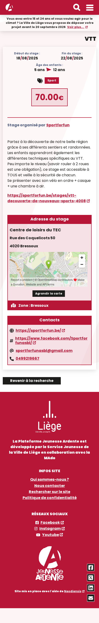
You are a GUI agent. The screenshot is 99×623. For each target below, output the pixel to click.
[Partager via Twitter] (90, 577)
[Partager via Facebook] (90, 567)
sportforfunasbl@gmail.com (44, 351)
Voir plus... (75, 27)
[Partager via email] (90, 598)
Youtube (50, 535)
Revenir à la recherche (31, 380)
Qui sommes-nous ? (49, 479)
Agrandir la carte (48, 293)
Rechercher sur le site (49, 492)
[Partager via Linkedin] (90, 588)
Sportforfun (58, 125)
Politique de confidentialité (50, 498)
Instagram (50, 529)
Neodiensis (72, 591)
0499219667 (27, 358)
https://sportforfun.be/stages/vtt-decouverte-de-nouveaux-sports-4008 (46, 198)
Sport (51, 80)
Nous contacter (49, 486)
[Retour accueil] (9, 7)
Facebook (50, 523)
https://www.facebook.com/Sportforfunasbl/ (51, 340)
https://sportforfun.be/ (38, 331)
